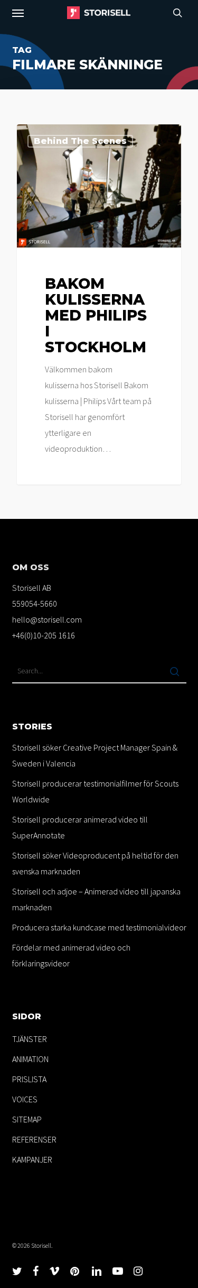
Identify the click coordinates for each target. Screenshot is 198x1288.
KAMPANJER (32, 1159)
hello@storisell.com (47, 619)
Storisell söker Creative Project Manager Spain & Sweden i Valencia (94, 755)
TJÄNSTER (29, 1039)
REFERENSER (34, 1139)
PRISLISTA (29, 1079)
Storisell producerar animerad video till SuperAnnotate (80, 827)
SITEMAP (27, 1119)
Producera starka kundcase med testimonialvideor (99, 927)
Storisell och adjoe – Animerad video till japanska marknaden (96, 899)
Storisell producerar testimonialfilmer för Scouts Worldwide (95, 791)
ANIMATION (30, 1059)
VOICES (24, 1099)
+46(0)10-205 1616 (43, 635)
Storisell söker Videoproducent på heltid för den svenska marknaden (95, 863)
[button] (18, 12)
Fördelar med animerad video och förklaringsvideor (71, 955)
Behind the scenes (80, 141)
